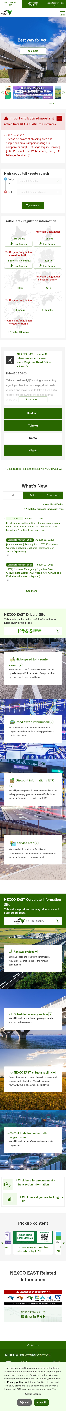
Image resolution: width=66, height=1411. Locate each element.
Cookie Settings (33, 1394)
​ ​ (33, 145)
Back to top (35, 1345)
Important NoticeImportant (30, 120)
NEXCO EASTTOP (10, 3)
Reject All (24, 1402)
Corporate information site (55, 4)
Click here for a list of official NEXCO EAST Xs (34, 468)
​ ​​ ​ (33, 524)
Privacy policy (15, 1382)
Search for (34, 205)
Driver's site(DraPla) (33, 4)
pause (51, 103)
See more (31, 591)
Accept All (41, 1402)
